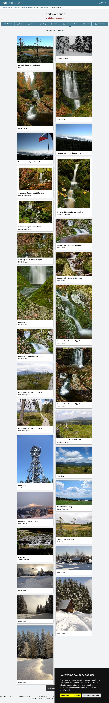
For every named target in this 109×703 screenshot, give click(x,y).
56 (31, 698)
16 (25, 696)
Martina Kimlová (62, 542)
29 (53, 696)
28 (51, 696)
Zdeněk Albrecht (23, 560)
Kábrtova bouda (44, 7)
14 (21, 696)
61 (42, 698)
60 (39, 698)
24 (42, 696)
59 (37, 698)
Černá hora (33, 7)
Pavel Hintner (61, 119)
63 (46, 698)
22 (38, 696)
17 (27, 696)
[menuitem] (7, 24)
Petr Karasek (22, 524)
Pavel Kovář (61, 572)
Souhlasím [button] (65, 695)
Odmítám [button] (76, 695)
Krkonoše (16, 7)
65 (50, 698)
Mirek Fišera (61, 247)
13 (19, 696)
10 (12, 696)
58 (35, 698)
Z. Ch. (20, 488)
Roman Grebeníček (63, 214)
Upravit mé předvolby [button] (91, 695)
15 (23, 696)
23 (40, 696)
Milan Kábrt (60, 476)
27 (48, 696)
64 (48, 698)
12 (16, 696)
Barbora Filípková (63, 58)
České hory (7, 7)
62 (44, 698)
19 (31, 696)
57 (33, 698)
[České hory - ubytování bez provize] (12, 3)
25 (44, 696)
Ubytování (24, 7)
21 (36, 696)
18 (29, 696)
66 (52, 698)
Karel (20, 67)
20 (33, 696)
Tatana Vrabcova (62, 509)
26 (46, 696)
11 (14, 696)
